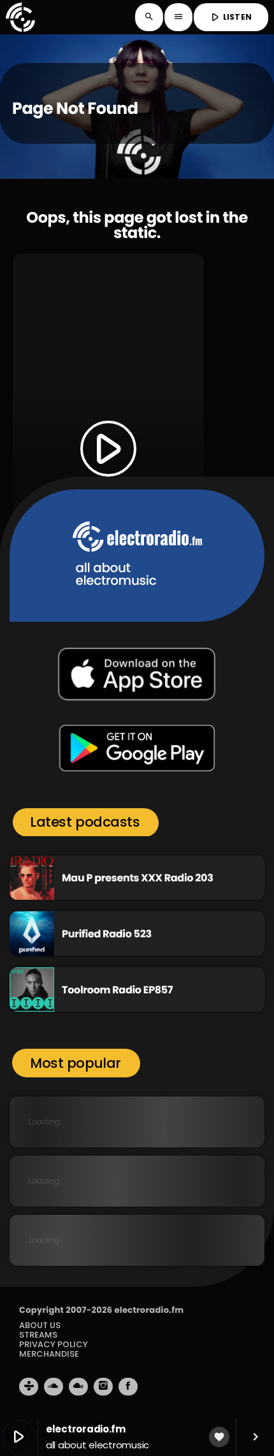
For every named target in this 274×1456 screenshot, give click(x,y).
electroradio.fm (149, 1310)
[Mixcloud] (78, 1387)
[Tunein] (28, 1387)
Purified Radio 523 (107, 934)
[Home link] (20, 17)
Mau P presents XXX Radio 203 (137, 878)
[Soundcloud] (53, 1387)
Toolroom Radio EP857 (117, 990)
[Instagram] (103, 1387)
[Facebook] (128, 1387)
